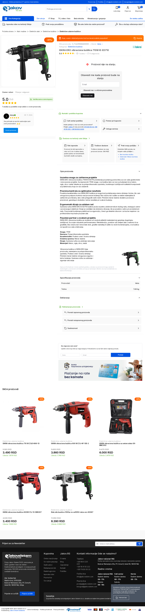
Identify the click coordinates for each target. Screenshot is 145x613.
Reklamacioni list (50, 568)
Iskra (99, 44)
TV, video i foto (64, 18)
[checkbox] (82, 91)
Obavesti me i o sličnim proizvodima (97, 90)
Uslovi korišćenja (33, 609)
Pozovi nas (91, 2)
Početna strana (7, 31)
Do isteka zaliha (136, 18)
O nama (63, 558)
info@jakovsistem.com (114, 2)
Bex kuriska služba (126, 154)
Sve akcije (47, 581)
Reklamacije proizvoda (71, 307)
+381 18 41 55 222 (83, 567)
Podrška (101, 2)
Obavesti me (88, 95)
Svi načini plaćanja (50, 562)
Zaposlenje (64, 565)
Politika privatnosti (46, 609)
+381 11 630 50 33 (83, 569)
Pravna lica (48, 577)
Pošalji (120, 355)
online (70, 127)
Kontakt (62, 568)
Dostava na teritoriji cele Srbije (75, 138)
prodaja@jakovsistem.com (84, 584)
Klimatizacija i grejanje (97, 18)
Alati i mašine (21, 31)
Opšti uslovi (48, 565)
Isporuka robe (49, 574)
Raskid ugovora (49, 571)
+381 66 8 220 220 (82, 563)
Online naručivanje (51, 558)
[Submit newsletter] (139, 544)
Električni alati (35, 31)
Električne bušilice (49, 31)
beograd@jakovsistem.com (133, 2)
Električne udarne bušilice (70, 31)
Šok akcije (41, 18)
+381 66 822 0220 (77, 129)
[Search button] (94, 9)
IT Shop (51, 18)
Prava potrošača (58, 609)
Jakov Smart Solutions (17, 610)
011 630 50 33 (89, 127)
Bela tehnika (79, 18)
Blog (62, 562)
